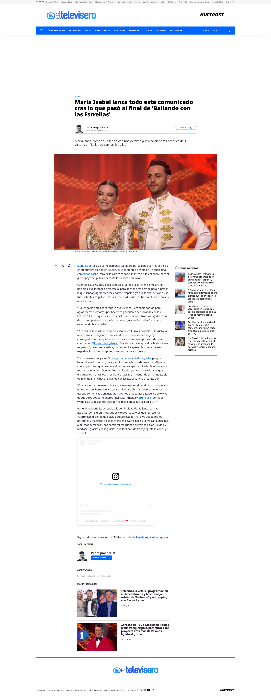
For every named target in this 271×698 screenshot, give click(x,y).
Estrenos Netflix (52, 2)
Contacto (120, 690)
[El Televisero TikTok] (153, 690)
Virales (148, 30)
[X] (107, 128)
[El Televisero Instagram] (145, 690)
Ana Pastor (183, 2)
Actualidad (75, 30)
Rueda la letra (66, 2)
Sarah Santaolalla (125, 2)
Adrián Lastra (90, 274)
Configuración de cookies (76, 690)
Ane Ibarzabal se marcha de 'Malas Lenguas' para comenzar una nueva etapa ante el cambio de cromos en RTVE (202, 328)
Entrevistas (176, 30)
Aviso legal (41, 690)
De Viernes (172, 2)
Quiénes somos (109, 690)
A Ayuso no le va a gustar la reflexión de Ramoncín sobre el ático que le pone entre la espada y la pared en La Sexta (202, 296)
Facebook (142, 537)
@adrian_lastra (143, 358)
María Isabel (85, 266)
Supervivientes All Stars (199, 2)
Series (88, 30)
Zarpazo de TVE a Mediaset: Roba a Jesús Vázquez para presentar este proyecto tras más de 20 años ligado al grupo (145, 629)
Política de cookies (95, 690)
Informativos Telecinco (84, 2)
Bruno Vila (144, 397)
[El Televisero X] (141, 690)
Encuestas (161, 30)
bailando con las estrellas (88, 576)
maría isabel (106, 576)
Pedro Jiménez (98, 128)
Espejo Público (217, 2)
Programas (134, 30)
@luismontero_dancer (105, 343)
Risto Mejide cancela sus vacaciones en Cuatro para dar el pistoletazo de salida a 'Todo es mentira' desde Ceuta (202, 312)
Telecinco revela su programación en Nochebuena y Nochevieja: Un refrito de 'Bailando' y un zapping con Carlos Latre (144, 595)
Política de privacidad (55, 690)
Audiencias (119, 30)
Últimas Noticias (56, 30)
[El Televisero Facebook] (137, 690)
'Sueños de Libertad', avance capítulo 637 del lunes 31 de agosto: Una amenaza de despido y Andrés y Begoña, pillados (202, 344)
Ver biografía (99, 557)
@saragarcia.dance (119, 358)
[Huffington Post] (212, 15)
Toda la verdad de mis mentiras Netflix (150, 2)
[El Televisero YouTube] (148, 690)
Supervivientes (102, 30)
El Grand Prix (231, 2)
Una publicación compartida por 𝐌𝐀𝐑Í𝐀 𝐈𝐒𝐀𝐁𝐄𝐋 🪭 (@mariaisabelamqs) (115, 521)
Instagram (161, 537)
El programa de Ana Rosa (105, 2)
